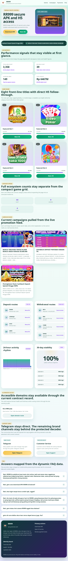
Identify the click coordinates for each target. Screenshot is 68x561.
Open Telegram (17, 453)
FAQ (65, 2)
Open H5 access (39, 529)
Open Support (50, 453)
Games (46, 2)
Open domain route (17, 416)
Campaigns (52, 2)
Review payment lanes (41, 532)
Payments (60, 2)
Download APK (10, 32)
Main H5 (22, 32)
